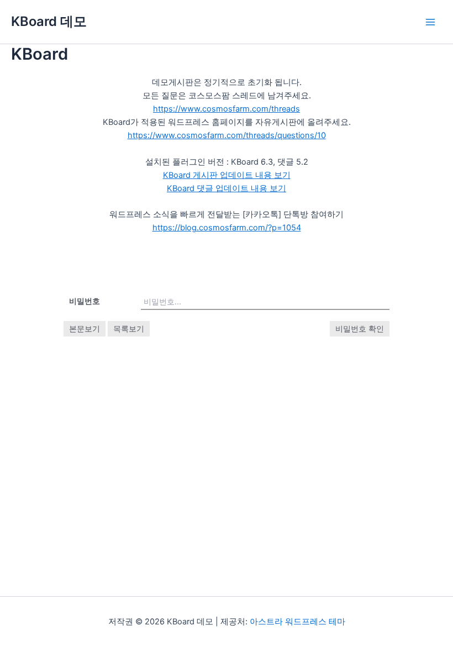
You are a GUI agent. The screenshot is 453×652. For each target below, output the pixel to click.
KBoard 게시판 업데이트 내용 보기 (227, 175)
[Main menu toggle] (430, 22)
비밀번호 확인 (359, 328)
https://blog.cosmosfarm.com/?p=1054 (226, 228)
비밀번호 (84, 301)
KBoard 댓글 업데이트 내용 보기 (226, 188)
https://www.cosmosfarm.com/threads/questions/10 (227, 135)
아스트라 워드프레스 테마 (297, 622)
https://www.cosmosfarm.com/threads (226, 109)
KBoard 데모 (49, 21)
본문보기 (84, 328)
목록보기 (128, 328)
